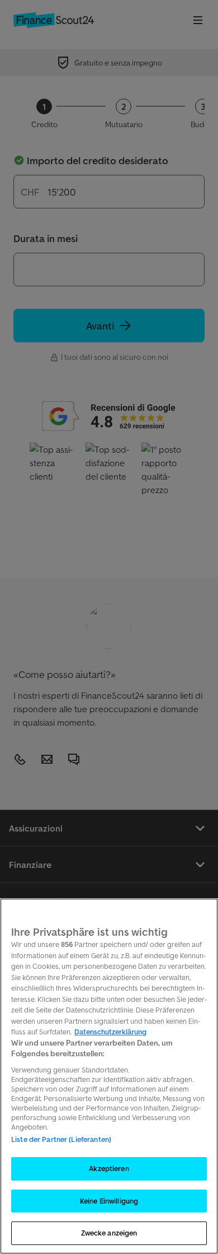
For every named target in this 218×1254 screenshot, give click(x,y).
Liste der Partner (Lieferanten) (61, 1139)
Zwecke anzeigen (109, 1233)
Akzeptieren (109, 1168)
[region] (109, 1076)
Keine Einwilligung (109, 1201)
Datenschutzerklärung (110, 1032)
